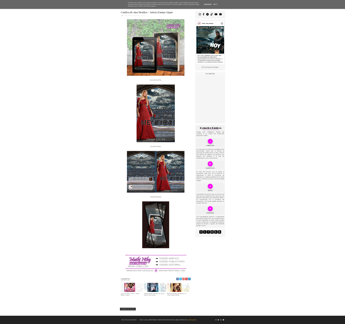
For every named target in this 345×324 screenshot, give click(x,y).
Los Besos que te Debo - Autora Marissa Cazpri (130, 294)
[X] (207, 14)
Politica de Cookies (128, 320)
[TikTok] (212, 14)
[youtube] (223, 320)
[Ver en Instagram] (222, 23)
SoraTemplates (191, 320)
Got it (215, 4)
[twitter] (218, 320)
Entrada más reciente (128, 309)
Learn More (207, 4)
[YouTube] (216, 14)
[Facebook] (203, 14)
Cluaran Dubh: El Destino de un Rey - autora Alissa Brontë (155, 294)
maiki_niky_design (207, 23)
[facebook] (216, 320)
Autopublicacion (128, 15)
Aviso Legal (143, 320)
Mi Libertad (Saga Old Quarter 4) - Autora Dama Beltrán (177, 294)
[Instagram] (200, 14)
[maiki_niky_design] (199, 23)
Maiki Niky (137, 15)
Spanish (142, 15)
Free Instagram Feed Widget (210, 67)
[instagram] (221, 320)
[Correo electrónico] (220, 14)
